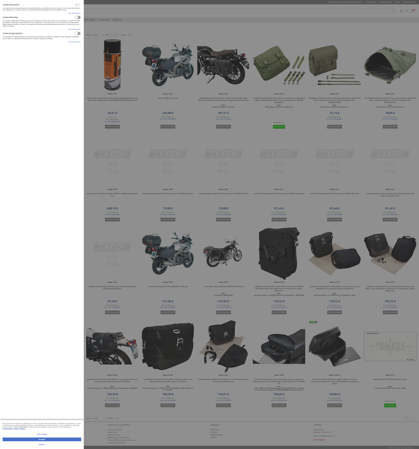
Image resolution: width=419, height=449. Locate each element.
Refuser (42, 444)
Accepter (42, 439)
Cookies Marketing (78, 17)
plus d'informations (74, 13)
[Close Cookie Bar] (79, 4)
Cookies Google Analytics (78, 33)
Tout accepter (42, 434)
